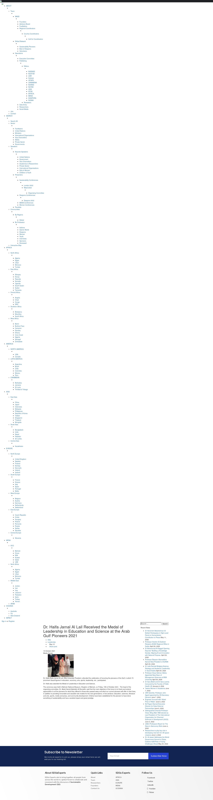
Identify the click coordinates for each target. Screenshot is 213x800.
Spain (17, 486)
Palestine (18, 595)
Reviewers (27, 102)
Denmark (18, 468)
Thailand (18, 420)
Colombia (18, 371)
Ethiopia (18, 274)
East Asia (14, 397)
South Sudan (19, 286)
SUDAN (31, 100)
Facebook (151, 777)
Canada (18, 356)
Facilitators (23, 26)
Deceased (23, 243)
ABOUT (8, 6)
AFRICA (31, 93)
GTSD (30, 91)
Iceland (17, 472)
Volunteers (23, 51)
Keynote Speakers (21, 152)
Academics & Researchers (28, 164)
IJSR (30, 76)
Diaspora (22, 232)
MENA (30, 96)
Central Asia (15, 441)
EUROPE (9, 448)
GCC (12, 545)
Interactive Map (16, 245)
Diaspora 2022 (29, 200)
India (16, 432)
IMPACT (9, 618)
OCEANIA (9, 606)
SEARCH (9, 116)
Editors (26, 66)
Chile (17, 368)
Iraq (16, 590)
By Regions (19, 215)
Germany (18, 503)
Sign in (4, 621)
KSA (16, 555)
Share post (53, 646)
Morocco (18, 265)
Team (13, 11)
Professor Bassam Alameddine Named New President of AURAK (156, 660)
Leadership (52, 642)
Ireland (17, 470)
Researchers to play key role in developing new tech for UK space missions (157, 732)
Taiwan (17, 415)
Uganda (18, 283)
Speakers (14, 146)
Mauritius (18, 314)
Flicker (151, 792)
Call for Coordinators (35, 39)
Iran (16, 588)
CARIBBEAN (15, 377)
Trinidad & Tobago (21, 389)
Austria (17, 501)
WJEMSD (31, 71)
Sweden (18, 461)
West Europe (15, 493)
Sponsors (22, 241)
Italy (16, 484)
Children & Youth (25, 172)
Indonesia (18, 407)
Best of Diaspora (25, 49)
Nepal (17, 434)
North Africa (15, 253)
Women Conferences (26, 205)
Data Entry (23, 105)
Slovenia (18, 538)
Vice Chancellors (21, 137)
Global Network (20, 41)
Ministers (18, 133)
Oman (17, 553)
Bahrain (17, 551)
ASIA (8, 392)
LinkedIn (150, 785)
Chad (17, 300)
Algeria (17, 258)
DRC (16, 304)
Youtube (152, 788)
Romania (18, 524)
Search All (14, 121)
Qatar (17, 560)
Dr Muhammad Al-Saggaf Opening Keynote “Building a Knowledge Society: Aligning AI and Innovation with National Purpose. (157, 651)
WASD (17, 16)
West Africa (15, 318)
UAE (16, 562)
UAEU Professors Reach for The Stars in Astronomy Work (156, 725)
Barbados (18, 383)
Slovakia (18, 530)
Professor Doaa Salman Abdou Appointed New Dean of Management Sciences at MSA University (156, 676)
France (17, 480)
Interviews (23, 239)
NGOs (17, 140)
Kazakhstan (19, 446)
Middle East (15, 580)
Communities (15, 209)
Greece (17, 482)
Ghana (17, 333)
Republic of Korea (21, 413)
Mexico (17, 373)
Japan (17, 404)
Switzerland (19, 507)
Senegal (18, 339)
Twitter (150, 781)
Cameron (18, 328)
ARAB (13, 604)
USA (16, 354)
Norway (17, 466)
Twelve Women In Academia (155, 688)
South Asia (14, 424)
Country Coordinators (31, 34)
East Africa (14, 269)
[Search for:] (151, 623)
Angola (17, 297)
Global (21, 220)
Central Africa (15, 292)
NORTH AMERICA (17, 349)
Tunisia (17, 267)
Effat (49, 640)
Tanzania (18, 290)
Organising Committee (36, 193)
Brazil (17, 366)
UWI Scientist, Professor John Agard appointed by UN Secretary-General (157, 695)
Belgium (18, 498)
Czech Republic (20, 515)
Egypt (17, 260)
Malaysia (18, 409)
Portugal (18, 489)
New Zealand (15, 615)
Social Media (23, 109)
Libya (17, 262)
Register (12, 621)
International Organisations (24, 135)
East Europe (15, 509)
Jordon (17, 586)
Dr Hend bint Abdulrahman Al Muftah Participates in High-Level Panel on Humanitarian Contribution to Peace (156, 634)
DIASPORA (32, 98)
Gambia (18, 330)
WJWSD (31, 85)
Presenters (19, 175)
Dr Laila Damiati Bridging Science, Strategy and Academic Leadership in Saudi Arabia (157, 668)
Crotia (17, 517)
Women (22, 234)
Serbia (17, 528)
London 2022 (28, 185)
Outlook (31, 78)
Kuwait (17, 557)
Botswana (18, 312)
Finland (17, 463)
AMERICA (9, 344)
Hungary (18, 519)
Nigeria (17, 337)
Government (23, 159)
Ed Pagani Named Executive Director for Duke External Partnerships (155, 706)
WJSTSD (31, 74)
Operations (19, 53)
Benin (17, 324)
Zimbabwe (18, 341)
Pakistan (18, 436)
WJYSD (31, 87)
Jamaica (18, 385)
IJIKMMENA (32, 82)
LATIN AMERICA (16, 359)
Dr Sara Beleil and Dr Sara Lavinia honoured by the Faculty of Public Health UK (157, 684)
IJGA (30, 89)
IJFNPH (31, 80)
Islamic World (24, 230)
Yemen (17, 601)
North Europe (15, 454)
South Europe (15, 474)
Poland (17, 521)
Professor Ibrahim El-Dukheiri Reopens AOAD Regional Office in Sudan (157, 644)
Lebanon (18, 592)
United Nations (20, 131)
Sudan (17, 288)
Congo (17, 302)
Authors (22, 227)
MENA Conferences (26, 203)
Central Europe (16, 533)
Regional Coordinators (27, 28)
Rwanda (18, 279)
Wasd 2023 (28, 188)
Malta (17, 491)
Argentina (18, 364)
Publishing (23, 61)
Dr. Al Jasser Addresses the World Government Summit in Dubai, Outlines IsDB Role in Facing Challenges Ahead (157, 740)
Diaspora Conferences (27, 195)
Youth (21, 236)
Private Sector (20, 142)
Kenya (17, 277)
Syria (17, 597)
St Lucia (18, 387)
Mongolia (18, 422)
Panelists (18, 207)
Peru (16, 375)
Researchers (23, 107)
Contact (13, 113)
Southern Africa (16, 306)
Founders (22, 22)
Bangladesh (19, 430)
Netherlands (19, 505)
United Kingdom (20, 459)
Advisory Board (24, 24)
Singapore (18, 418)
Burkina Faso (19, 326)
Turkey (17, 599)
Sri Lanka (18, 439)
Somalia (18, 281)
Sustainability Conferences (28, 180)
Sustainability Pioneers (27, 46)
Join (12, 111)
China (17, 402)
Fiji (12, 613)
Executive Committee (26, 58)
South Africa (19, 316)
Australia (14, 611)
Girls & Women (24, 170)
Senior (13, 123)
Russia (17, 526)
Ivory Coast (19, 335)
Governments (20, 144)
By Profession (20, 222)
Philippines (19, 411)
